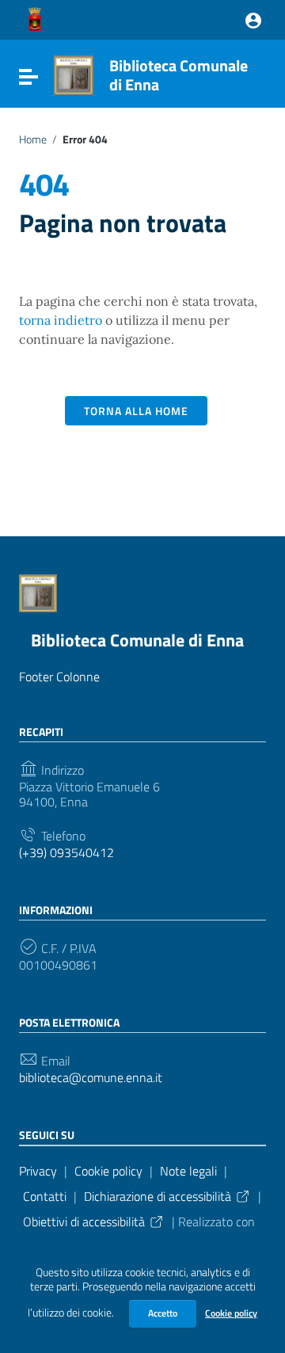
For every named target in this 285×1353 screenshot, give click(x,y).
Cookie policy (231, 1313)
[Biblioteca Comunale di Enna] (73, 73)
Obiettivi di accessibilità (84, 1221)
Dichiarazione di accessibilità (157, 1196)
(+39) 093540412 (66, 852)
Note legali (188, 1170)
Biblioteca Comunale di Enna (178, 75)
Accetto (162, 1313)
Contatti (44, 1196)
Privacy (38, 1170)
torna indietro (60, 320)
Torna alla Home (136, 410)
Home (33, 139)
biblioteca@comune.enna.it (90, 1077)
